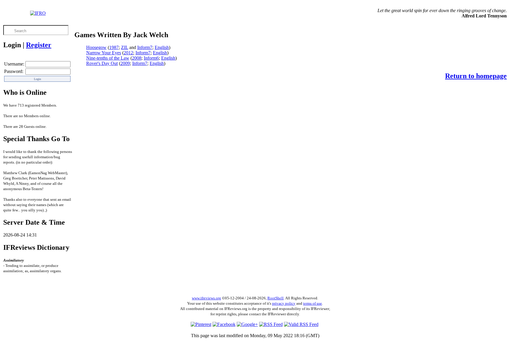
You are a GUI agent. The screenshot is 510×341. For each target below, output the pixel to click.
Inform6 (151, 58)
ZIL (124, 47)
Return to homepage (476, 76)
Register (38, 45)
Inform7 (144, 47)
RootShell (275, 298)
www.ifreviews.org (206, 298)
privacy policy (283, 303)
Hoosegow (96, 47)
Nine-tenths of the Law (107, 58)
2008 (136, 58)
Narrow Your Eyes (103, 52)
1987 (114, 47)
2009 (125, 63)
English (162, 47)
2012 (128, 52)
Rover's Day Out (102, 63)
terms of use (312, 303)
